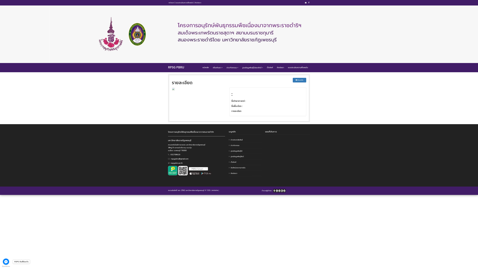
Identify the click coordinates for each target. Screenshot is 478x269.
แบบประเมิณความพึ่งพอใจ (184, 3)
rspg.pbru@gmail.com (179, 159)
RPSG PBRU (176, 67)
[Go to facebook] (6, 262)
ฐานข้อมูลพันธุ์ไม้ (236, 151)
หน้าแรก (171, 3)
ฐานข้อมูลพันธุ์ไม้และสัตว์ (251, 67)
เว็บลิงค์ (270, 67)
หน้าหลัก (206, 67)
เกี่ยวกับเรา (217, 67)
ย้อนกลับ (300, 80)
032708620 (175, 154)
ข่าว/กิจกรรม (232, 67)
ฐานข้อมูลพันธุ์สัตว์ (237, 156)
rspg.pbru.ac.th (177, 163)
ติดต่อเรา (198, 3)
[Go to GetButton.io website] (6, 266)
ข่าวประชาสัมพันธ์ (237, 139)
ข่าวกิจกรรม (235, 145)
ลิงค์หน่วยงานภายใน (238, 167)
